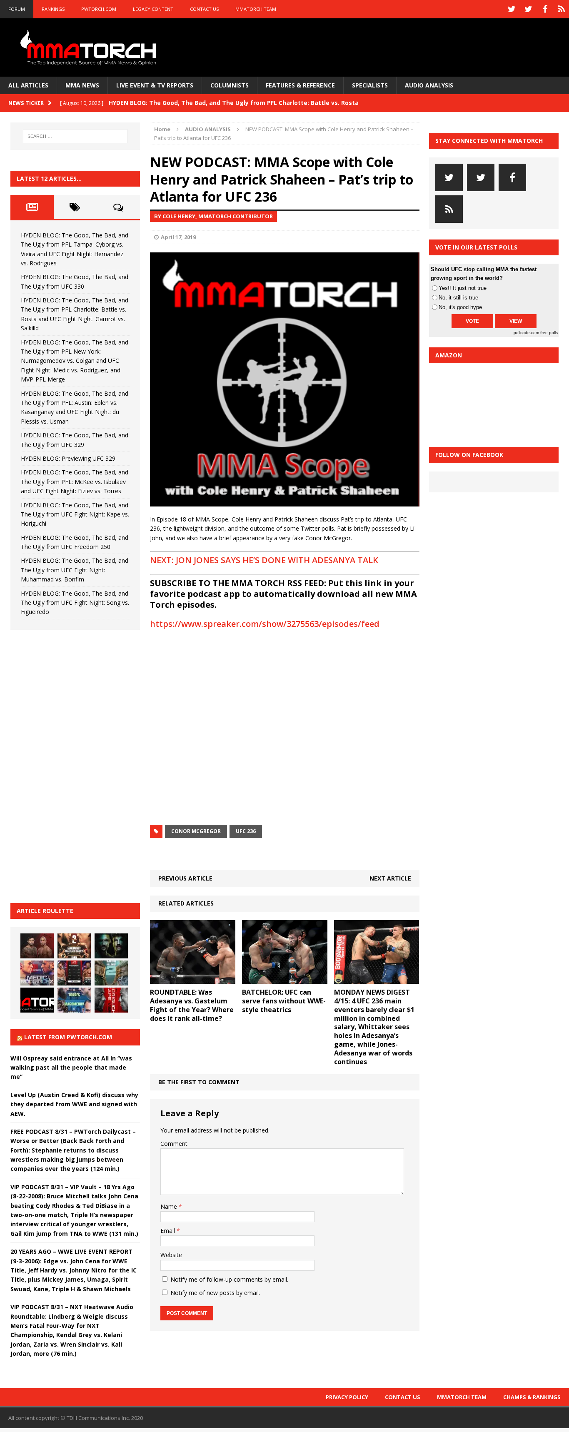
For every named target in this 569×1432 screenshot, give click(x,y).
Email (168, 1231)
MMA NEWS (82, 85)
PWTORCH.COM (98, 9)
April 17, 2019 (178, 237)
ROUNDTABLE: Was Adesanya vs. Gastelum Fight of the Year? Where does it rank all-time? (192, 1005)
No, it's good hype (460, 307)
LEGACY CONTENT (153, 9)
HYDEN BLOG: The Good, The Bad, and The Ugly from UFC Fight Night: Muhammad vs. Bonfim (74, 569)
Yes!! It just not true (463, 288)
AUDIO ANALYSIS (429, 85)
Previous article (185, 878)
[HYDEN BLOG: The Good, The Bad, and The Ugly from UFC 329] (111, 972)
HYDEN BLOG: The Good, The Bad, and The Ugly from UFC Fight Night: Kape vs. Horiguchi (75, 514)
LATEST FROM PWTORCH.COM (68, 1037)
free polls (549, 332)
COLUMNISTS (229, 85)
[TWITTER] (511, 9)
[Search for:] (75, 136)
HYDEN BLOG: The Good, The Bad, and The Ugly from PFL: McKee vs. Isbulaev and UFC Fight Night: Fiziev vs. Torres (74, 481)
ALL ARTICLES (28, 85)
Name (169, 1206)
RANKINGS (53, 9)
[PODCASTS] (561, 9)
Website (171, 1255)
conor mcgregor (196, 831)
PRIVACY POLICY (347, 1397)
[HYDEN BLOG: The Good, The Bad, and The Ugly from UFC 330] (74, 945)
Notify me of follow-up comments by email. (229, 1279)
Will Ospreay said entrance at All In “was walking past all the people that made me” (71, 1067)
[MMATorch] (90, 47)
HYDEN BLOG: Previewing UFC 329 (68, 458)
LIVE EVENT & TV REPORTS (154, 85)
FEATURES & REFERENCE (300, 85)
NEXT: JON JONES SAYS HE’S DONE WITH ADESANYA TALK (264, 560)
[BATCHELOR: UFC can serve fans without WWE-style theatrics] (284, 979)
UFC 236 (246, 831)
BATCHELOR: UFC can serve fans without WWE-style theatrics (284, 1001)
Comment (173, 1144)
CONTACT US (204, 9)
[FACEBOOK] (544, 9)
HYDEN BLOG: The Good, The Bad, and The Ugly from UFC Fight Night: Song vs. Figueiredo (75, 602)
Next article (390, 878)
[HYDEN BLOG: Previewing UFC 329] (37, 1000)
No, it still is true (458, 297)
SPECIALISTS (370, 85)
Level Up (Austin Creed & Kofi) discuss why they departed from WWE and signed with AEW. (74, 1104)
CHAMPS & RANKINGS (532, 1397)
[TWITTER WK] (528, 9)
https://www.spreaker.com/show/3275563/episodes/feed (264, 623)
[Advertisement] (72, 765)
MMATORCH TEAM (255, 9)
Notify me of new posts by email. (215, 1293)
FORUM (16, 9)
